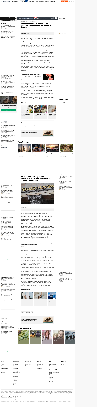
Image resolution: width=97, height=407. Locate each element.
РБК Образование (4, 373)
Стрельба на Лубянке (24, 21)
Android (62, 364)
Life (59, 28)
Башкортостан (15, 368)
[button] (69, 1)
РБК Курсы (51, 381)
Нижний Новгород (16, 373)
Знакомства (51, 377)
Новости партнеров (24, 328)
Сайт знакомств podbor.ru (53, 378)
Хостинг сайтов (51, 374)
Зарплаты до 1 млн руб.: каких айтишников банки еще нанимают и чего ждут (65, 187)
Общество (3, 28)
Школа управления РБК (53, 382)
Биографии (3, 371)
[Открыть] (8, 1)
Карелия (14, 383)
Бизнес (2, 367)
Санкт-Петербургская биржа (18, 396)
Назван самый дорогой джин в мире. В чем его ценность (66, 177)
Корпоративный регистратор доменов (54, 373)
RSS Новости (39, 369)
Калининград (15, 371)
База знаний (3, 372)
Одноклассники (27, 364)
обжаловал (32, 252)
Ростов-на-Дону (15, 376)
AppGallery (63, 365)
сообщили (30, 98)
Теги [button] (21, 122)
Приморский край (16, 385)
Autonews (34, 155)
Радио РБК (6, 1)
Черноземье (15, 380)
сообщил (28, 66)
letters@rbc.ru (10, 394)
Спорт (2, 88)
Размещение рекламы (52, 367)
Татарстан (15, 377)
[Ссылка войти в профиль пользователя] (73, 1)
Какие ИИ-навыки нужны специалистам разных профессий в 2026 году (66, 21)
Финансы (2, 369)
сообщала (24, 250)
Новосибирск (15, 365)
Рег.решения (51, 376)
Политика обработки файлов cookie (64, 401)
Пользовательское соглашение (30, 401)
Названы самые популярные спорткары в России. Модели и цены (52, 153)
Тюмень (14, 379)
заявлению (27, 226)
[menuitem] (15, 1)
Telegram (26, 365)
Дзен (26, 367)
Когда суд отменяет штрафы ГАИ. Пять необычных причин (37, 153)
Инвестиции (3, 33)
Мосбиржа (11, 396)
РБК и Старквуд (63, 156)
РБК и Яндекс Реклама (4, 78)
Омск (14, 367)
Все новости (4, 23)
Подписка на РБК (40, 364)
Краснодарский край (16, 372)
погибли (51, 275)
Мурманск (15, 384)
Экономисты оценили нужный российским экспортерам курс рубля (65, 31)
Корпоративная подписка (41, 365)
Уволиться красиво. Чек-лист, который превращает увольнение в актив (24, 153)
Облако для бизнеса (52, 371)
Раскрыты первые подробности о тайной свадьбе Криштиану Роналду (65, 26)
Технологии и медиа (4, 291)
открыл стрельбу (31, 83)
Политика (2, 38)
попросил (44, 284)
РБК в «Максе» (25, 103)
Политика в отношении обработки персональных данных (47, 401)
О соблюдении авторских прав (18, 401)
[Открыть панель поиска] (71, 1)
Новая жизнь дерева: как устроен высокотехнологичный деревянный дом (66, 153)
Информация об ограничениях (6, 401)
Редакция (50, 365)
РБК (21, 79)
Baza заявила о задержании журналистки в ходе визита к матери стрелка (36, 243)
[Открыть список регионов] (69, 1)
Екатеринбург (15, 364)
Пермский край (15, 375)
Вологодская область (16, 369)
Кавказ (14, 381)
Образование (61, 183)
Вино (60, 178)
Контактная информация (53, 364)
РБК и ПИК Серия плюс (5, 214)
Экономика (3, 364)
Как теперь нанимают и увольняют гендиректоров (65, 182)
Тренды (60, 23)
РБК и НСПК (3, 127)
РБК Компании (20, 156)
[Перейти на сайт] (8, 19)
